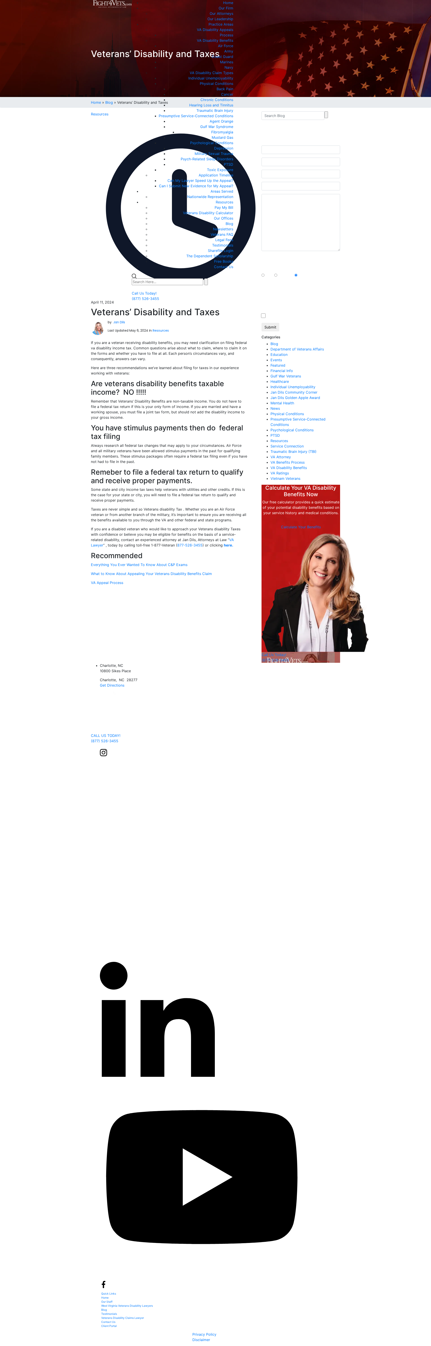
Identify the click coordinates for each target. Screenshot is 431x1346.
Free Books (223, 261)
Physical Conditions (216, 83)
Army (228, 51)
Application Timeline (216, 175)
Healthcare (279, 381)
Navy (228, 67)
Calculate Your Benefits (301, 527)
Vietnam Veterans (285, 478)
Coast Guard (222, 56)
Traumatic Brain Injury (214, 110)
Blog (229, 223)
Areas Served (222, 191)
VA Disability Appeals (215, 29)
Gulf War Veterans (285, 376)
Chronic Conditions (216, 99)
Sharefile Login (220, 250)
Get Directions (112, 685)
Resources (224, 202)
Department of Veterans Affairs (297, 349)
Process (226, 35)
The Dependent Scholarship (209, 256)
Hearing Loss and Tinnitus (211, 105)
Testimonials (222, 245)
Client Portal (109, 1326)
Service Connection (287, 446)
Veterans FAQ (222, 234)
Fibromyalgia (222, 132)
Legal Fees (224, 240)
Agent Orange (221, 121)
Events (276, 360)
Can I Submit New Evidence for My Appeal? (196, 186)
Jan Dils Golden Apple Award (295, 397)
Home (228, 2)
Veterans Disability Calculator (208, 213)
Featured (277, 365)
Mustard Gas (222, 137)
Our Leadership (220, 19)
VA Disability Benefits (215, 40)
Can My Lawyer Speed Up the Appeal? (200, 180)
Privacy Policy (204, 1334)
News (275, 408)
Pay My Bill (224, 207)
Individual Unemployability (210, 78)
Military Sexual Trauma (214, 153)
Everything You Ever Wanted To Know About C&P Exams (139, 564)
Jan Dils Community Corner (293, 392)
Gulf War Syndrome (216, 126)
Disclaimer (201, 1339)
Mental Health (282, 403)
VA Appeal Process (107, 582)
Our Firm (226, 8)
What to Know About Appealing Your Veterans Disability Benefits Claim (151, 573)
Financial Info (281, 370)
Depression (223, 148)
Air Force (225, 46)
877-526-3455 (189, 545)
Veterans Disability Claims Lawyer (122, 1318)
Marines (226, 62)
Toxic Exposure (220, 169)
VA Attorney (280, 457)
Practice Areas (221, 24)
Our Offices (223, 218)
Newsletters (223, 229)
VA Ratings (279, 473)
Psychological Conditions (211, 143)
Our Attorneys (221, 13)
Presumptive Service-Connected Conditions (196, 116)
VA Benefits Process (287, 462)
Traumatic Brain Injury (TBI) (293, 451)
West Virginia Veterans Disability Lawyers (127, 1305)
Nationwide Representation (210, 196)
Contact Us (223, 266)
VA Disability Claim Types (211, 72)
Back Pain (225, 89)
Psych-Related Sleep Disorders (207, 159)
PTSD (228, 164)
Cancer (227, 94)
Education (279, 354)
